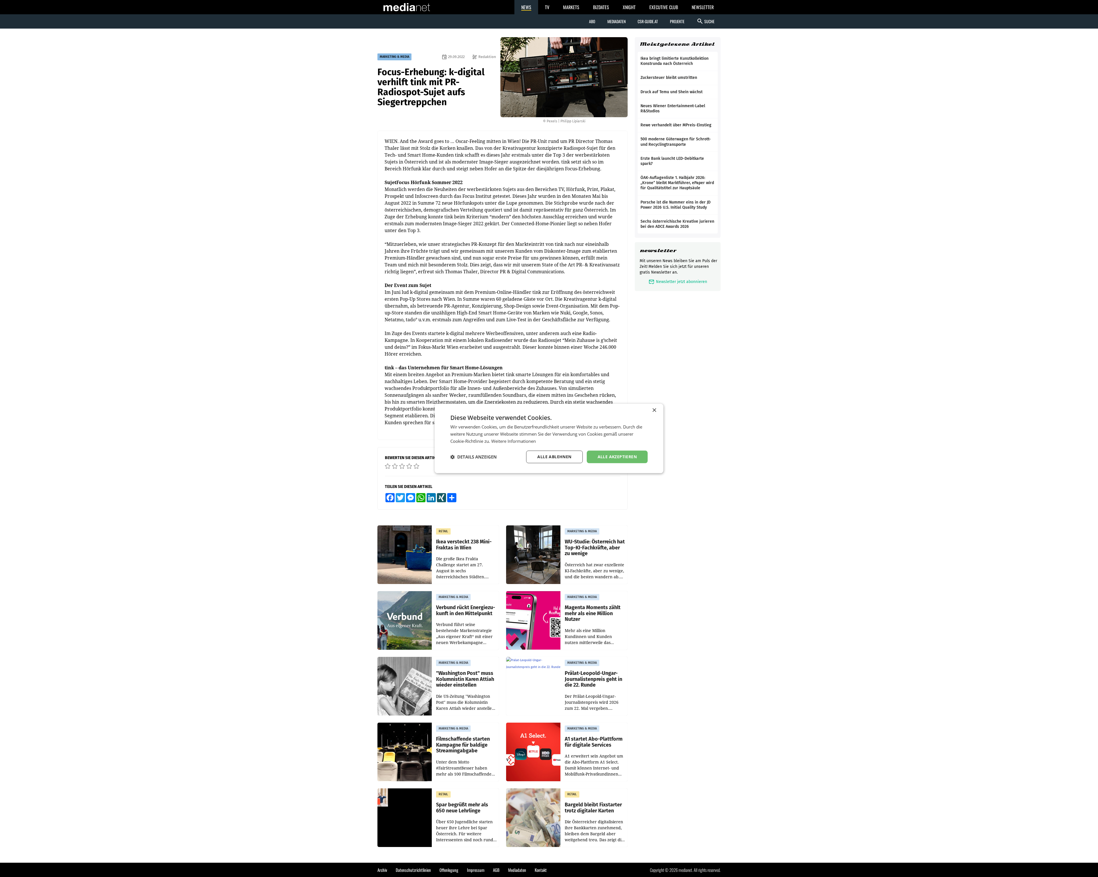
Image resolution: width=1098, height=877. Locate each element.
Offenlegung (448, 870)
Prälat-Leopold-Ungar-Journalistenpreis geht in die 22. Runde (593, 679)
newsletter (658, 251)
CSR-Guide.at (648, 21)
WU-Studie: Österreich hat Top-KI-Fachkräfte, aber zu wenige (595, 548)
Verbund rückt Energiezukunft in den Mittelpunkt (465, 610)
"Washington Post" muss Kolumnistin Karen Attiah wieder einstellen (465, 679)
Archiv (382, 870)
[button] (473, 456)
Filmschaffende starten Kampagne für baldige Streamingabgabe (463, 745)
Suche (706, 21)
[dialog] (549, 438)
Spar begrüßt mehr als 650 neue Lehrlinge (462, 808)
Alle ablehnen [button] (554, 456)
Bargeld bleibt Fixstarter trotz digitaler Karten (593, 808)
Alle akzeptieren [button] (617, 456)
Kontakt (541, 870)
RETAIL (443, 531)
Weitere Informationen (513, 441)
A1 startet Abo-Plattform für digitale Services (593, 742)
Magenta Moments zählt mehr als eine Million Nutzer (592, 613)
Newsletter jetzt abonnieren (678, 282)
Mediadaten (616, 21)
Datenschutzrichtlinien (413, 870)
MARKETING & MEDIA (394, 57)
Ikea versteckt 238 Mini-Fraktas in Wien (464, 545)
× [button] (654, 410)
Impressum (475, 870)
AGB (496, 870)
